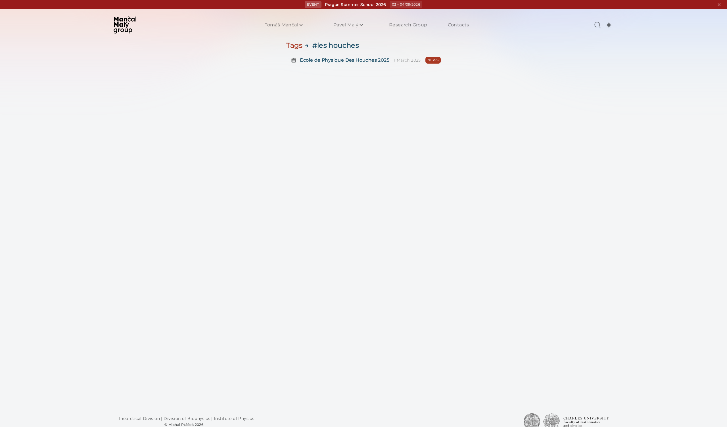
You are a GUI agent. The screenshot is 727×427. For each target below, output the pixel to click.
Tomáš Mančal (281, 25)
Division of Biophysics (187, 418)
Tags (294, 45)
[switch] (608, 25)
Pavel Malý (345, 25)
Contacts (458, 25)
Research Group (408, 25)
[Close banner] (719, 4)
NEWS (433, 60)
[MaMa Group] (125, 25)
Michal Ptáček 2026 (185, 424)
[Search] (597, 25)
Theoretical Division (139, 418)
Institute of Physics (234, 418)
